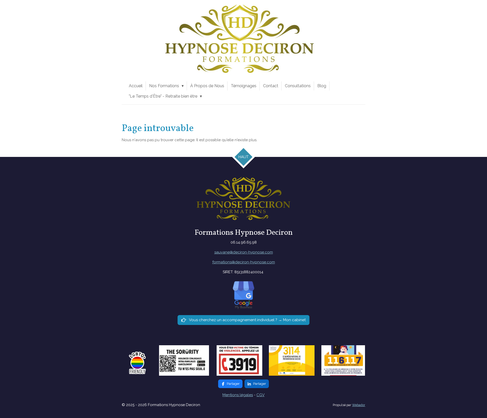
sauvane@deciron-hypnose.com (243, 252)
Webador (358, 405)
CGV (260, 395)
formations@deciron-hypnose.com (243, 262)
